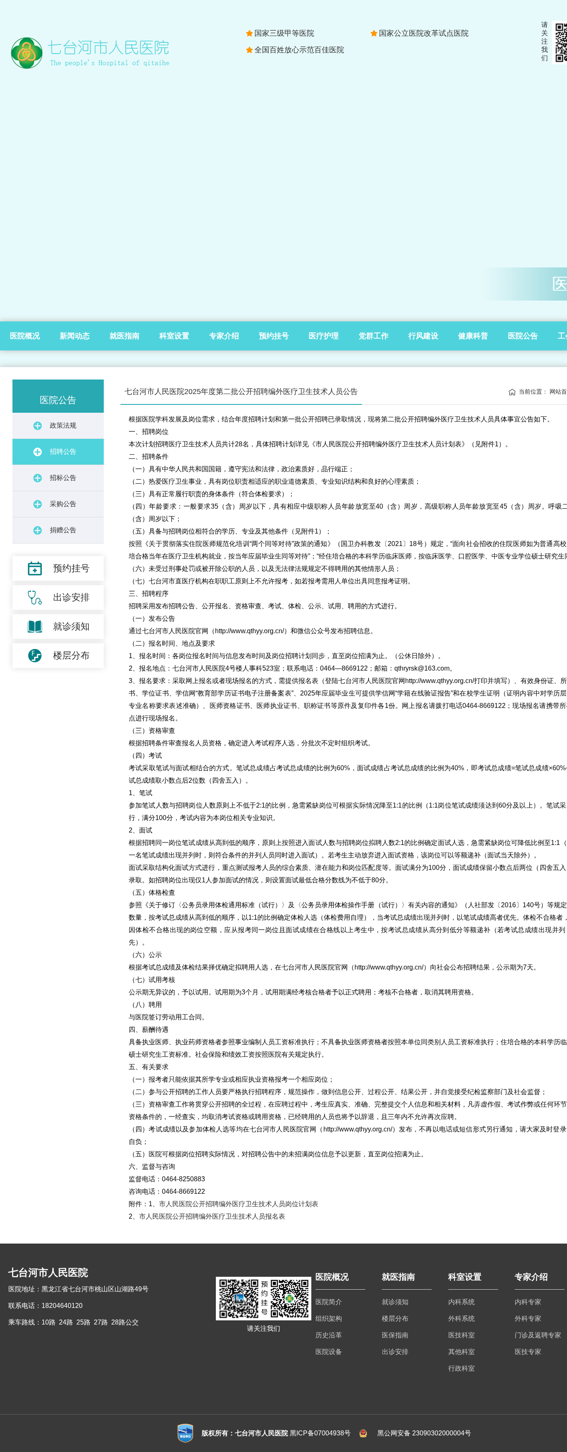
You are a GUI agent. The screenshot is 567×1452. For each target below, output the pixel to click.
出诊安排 (395, 1351)
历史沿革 (328, 1335)
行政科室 (461, 1368)
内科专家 (528, 1301)
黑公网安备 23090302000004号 (424, 1433)
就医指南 (124, 336)
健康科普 (473, 336)
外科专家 (528, 1318)
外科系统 (461, 1318)
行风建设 (423, 336)
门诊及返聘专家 (538, 1335)
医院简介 (328, 1301)
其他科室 (461, 1351)
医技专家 (528, 1351)
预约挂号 (274, 336)
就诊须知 (395, 1301)
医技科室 (461, 1335)
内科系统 (461, 1301)
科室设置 (174, 336)
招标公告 (63, 477)
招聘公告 (63, 451)
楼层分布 (395, 1318)
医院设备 (328, 1351)
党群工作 (374, 336)
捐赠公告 (63, 530)
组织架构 (328, 1318)
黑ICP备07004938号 (320, 1433)
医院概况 (25, 336)
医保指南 (395, 1335)
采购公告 (63, 503)
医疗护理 (324, 336)
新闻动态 (75, 336)
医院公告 (523, 336)
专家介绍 (224, 336)
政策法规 (63, 425)
